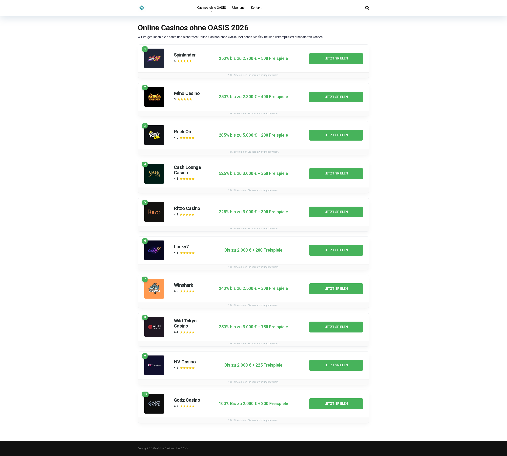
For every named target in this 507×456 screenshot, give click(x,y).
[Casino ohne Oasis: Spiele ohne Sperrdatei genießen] (142, 6)
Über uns (238, 8)
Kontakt (256, 8)
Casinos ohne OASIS (211, 8)
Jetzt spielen (336, 58)
